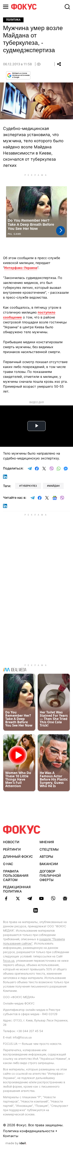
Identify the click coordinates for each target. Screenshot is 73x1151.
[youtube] (41, 898)
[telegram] (29, 898)
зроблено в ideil (16, 1143)
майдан (54, 485)
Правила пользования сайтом (15, 875)
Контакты (10, 1136)
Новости (11, 842)
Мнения (47, 842)
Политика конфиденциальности (28, 1131)
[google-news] (65, 898)
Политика (13, 19)
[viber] (53, 898)
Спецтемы (49, 849)
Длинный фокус (18, 856)
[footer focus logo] (21, 829)
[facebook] (6, 898)
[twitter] (18, 898)
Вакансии (49, 864)
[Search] (67, 6)
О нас (8, 864)
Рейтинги (12, 849)
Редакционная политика (17, 889)
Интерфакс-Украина (20, 268)
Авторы (46, 856)
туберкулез (29, 485)
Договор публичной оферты (50, 875)
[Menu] (5, 6)
